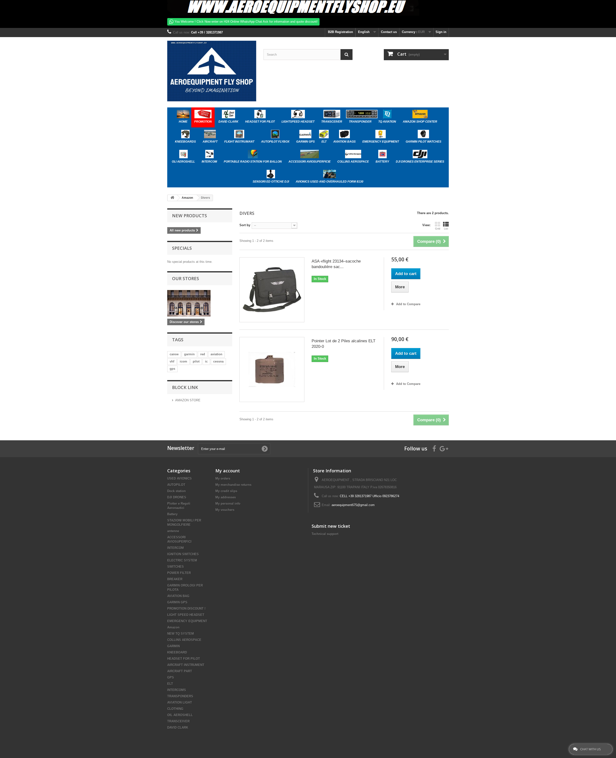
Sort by (244, 225)
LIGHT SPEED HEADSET (185, 615)
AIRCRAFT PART (179, 671)
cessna (218, 361)
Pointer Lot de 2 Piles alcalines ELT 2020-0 (343, 344)
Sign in (441, 32)
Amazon (173, 627)
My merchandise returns (233, 485)
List (446, 228)
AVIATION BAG (178, 596)
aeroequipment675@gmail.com (353, 505)
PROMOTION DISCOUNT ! (186, 608)
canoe (174, 354)
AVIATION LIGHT (179, 702)
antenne (173, 531)
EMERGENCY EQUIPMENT (187, 621)
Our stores (185, 278)
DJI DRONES (176, 497)
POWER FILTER (179, 573)
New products (189, 215)
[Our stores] (199, 303)
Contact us (389, 32)
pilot (196, 361)
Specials (182, 248)
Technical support (325, 534)
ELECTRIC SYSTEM (182, 560)
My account (227, 471)
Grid (437, 228)
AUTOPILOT (176, 485)
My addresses (225, 497)
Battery (172, 514)
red (202, 354)
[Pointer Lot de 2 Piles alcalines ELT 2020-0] (272, 369)
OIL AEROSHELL (180, 715)
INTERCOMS (176, 690)
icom (183, 361)
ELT (170, 683)
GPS (170, 677)
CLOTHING (175, 709)
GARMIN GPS (177, 602)
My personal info (227, 503)
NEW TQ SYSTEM (180, 633)
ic (206, 361)
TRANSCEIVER (178, 721)
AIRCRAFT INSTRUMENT (185, 665)
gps (172, 368)
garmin (189, 354)
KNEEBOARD (177, 652)
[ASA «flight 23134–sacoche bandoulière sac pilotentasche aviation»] (272, 290)
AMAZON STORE (187, 400)
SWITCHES (175, 566)
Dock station (176, 491)
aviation (216, 354)
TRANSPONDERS (180, 696)
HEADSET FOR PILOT (183, 658)
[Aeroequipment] (211, 71)
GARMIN (173, 646)
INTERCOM (175, 548)
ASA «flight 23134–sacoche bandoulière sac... (336, 264)
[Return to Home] (172, 198)
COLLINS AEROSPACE (184, 640)
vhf (172, 361)
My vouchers (224, 510)
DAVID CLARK (177, 727)
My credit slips (226, 491)
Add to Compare (408, 304)
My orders (222, 478)
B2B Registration (340, 32)
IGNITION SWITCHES (183, 554)
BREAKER (174, 579)
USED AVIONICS (179, 478)
